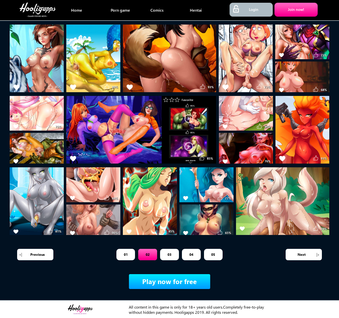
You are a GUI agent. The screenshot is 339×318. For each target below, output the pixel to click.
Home (76, 10)
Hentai (196, 10)
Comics (157, 10)
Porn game (120, 10)
